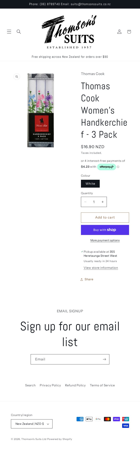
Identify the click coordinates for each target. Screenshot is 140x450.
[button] (9, 32)
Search (30, 385)
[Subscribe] (104, 359)
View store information (101, 268)
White (90, 183)
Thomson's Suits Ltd (33, 439)
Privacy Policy (50, 385)
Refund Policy (75, 385)
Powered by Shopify (59, 439)
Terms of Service (102, 385)
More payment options (105, 240)
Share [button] (89, 279)
